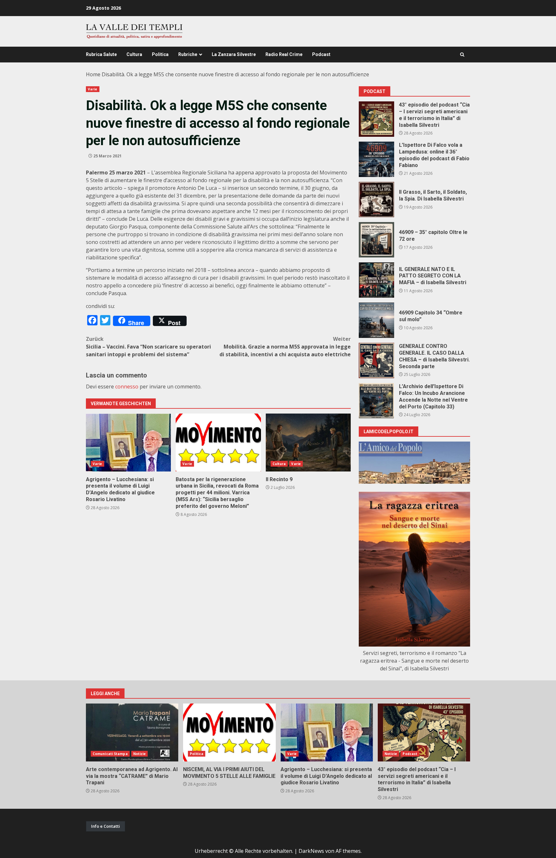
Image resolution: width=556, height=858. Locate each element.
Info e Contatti (105, 826)
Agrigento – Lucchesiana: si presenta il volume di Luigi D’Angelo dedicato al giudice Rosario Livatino (128, 442)
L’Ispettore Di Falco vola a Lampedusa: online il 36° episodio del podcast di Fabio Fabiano (376, 159)
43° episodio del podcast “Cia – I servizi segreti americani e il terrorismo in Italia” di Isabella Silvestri (376, 119)
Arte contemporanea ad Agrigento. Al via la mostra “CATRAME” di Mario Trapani (132, 732)
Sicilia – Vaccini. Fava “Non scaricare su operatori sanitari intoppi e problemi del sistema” (148, 346)
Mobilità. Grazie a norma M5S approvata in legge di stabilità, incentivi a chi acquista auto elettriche (285, 346)
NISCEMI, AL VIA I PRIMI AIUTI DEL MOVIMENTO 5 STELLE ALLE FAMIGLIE (229, 732)
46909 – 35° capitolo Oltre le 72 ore (376, 239)
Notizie (139, 753)
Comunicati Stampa (110, 753)
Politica (160, 54)
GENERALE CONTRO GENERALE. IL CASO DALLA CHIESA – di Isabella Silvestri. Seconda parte (376, 360)
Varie (92, 89)
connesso (126, 386)
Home (93, 74)
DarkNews (311, 850)
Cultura (134, 54)
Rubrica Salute (101, 54)
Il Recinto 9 (308, 442)
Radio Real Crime (283, 54)
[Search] (462, 54)
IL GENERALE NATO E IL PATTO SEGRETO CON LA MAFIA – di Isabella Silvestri (376, 280)
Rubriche (187, 54)
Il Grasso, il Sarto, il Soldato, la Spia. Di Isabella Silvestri (376, 199)
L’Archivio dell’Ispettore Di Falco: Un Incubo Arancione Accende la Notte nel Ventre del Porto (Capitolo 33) (376, 400)
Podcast (321, 54)
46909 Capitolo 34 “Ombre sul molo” (376, 320)
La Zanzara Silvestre (234, 54)
